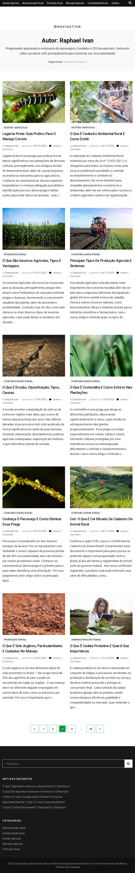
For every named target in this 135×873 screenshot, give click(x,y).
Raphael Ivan (12, 146)
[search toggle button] (130, 2)
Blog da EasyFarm (33, 863)
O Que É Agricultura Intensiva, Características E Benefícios (35, 786)
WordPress (121, 863)
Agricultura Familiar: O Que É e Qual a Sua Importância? (33, 802)
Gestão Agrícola (10, 3)
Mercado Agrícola (75, 3)
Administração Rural (32, 3)
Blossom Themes (92, 863)
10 (91, 729)
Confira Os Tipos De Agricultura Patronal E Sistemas (32, 796)
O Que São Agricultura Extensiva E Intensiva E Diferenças (35, 791)
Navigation (69, 26)
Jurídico (115, 3)
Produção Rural (55, 3)
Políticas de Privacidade (68, 867)
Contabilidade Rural (98, 3)
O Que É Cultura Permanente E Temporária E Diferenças (34, 807)
